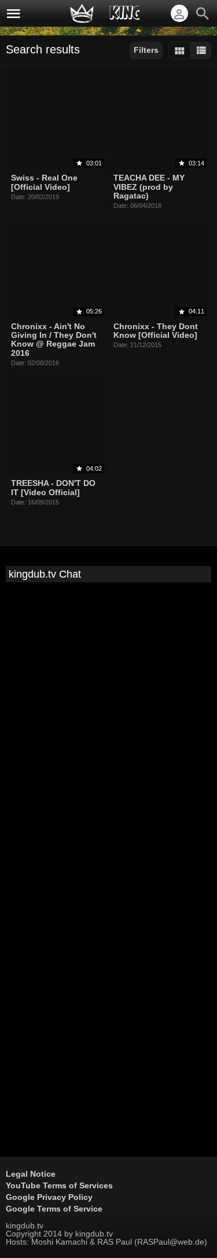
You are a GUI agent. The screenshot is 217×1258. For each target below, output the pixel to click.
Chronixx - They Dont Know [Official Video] (155, 331)
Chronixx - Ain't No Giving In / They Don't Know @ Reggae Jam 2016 (54, 340)
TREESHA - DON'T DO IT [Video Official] (53, 488)
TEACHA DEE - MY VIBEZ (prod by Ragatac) (149, 187)
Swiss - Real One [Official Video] (44, 183)
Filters (146, 50)
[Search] (202, 13)
